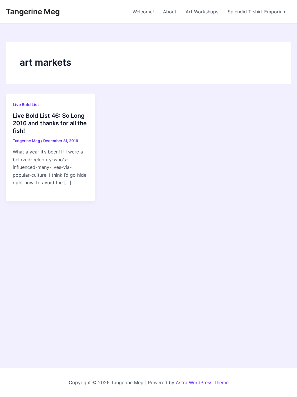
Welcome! (143, 12)
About (169, 12)
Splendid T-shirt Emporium (257, 12)
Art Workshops (202, 12)
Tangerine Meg (33, 11)
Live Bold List (26, 104)
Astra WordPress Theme (202, 382)
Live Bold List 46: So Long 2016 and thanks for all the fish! (50, 123)
